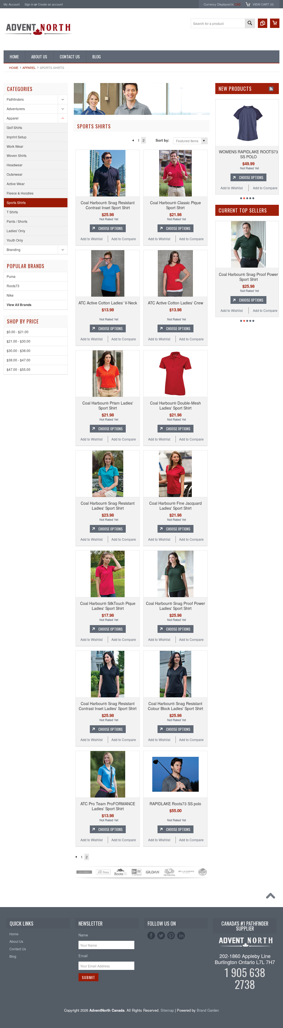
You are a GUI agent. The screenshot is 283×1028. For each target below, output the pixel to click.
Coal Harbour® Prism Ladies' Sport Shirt (107, 405)
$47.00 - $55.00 (18, 369)
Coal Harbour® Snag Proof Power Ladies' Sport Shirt (175, 605)
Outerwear (14, 174)
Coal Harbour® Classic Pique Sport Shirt (175, 205)
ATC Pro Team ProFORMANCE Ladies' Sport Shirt (107, 806)
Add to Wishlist (91, 238)
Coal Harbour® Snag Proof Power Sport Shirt (231, 276)
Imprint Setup (17, 136)
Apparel (29, 67)
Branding (13, 249)
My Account (12, 4)
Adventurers (16, 108)
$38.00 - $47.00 (18, 360)
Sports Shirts (16, 202)
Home (13, 67)
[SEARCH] (250, 24)
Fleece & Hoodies (20, 193)
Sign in (29, 4)
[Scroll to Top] (272, 897)
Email (83, 955)
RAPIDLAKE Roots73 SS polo (175, 803)
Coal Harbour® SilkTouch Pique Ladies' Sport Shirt (107, 605)
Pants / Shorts (17, 221)
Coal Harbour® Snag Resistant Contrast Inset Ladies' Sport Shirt (108, 706)
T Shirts (12, 211)
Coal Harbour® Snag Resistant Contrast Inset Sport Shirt (108, 205)
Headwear (14, 164)
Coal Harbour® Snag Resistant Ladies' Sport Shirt (108, 505)
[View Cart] (274, 23)
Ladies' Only (16, 230)
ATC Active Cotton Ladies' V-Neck (107, 302)
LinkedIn (181, 935)
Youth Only (15, 240)
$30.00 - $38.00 (18, 350)
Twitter (161, 935)
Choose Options (110, 228)
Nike (10, 295)
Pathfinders (15, 99)
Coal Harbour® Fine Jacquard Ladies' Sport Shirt (175, 505)
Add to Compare (123, 238)
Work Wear (15, 146)
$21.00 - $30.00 (18, 341)
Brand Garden (208, 1010)
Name (83, 935)
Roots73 (13, 285)
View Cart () (263, 4)
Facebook (151, 935)
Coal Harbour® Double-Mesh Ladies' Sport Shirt (175, 405)
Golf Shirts (14, 127)
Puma (11, 276)
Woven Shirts (17, 155)
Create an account (50, 4)
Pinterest (171, 935)
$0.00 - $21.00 (17, 331)
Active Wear (16, 183)
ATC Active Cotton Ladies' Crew (175, 302)
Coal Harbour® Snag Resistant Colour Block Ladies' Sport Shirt (175, 706)
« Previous (133, 140)
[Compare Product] (262, 23)
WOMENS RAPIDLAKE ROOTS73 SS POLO (228, 154)
